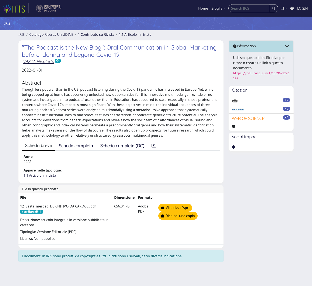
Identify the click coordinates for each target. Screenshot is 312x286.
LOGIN (302, 8)
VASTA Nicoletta (38, 61)
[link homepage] (15, 8)
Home (203, 8)
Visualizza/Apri (176, 207)
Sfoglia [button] (216, 8)
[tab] (153, 145)
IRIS (21, 34)
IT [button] (282, 8)
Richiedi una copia (179, 215)
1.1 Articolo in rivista (135, 34)
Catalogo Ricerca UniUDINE (51, 34)
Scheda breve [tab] (38, 145)
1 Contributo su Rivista (96, 34)
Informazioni (246, 46)
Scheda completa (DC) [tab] (122, 145)
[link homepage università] (49, 8)
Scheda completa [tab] (76, 145)
